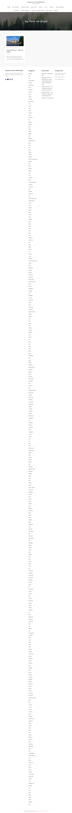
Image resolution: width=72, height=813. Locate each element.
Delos (30, 221)
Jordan (30, 360)
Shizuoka (30, 674)
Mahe (30, 455)
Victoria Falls (31, 776)
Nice (29, 533)
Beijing (30, 129)
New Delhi (30, 529)
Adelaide (30, 73)
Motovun (30, 499)
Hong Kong (31, 309)
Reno (29, 626)
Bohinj (30, 149)
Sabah (30, 647)
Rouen (30, 642)
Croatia (30, 203)
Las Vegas (30, 408)
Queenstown (31, 619)
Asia (29, 103)
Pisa (29, 586)
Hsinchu (30, 314)
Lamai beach (31, 402)
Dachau (30, 210)
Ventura (30, 767)
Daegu (30, 212)
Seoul (30, 665)
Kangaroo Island (31, 367)
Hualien (30, 316)
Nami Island (31, 510)
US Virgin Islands (32, 755)
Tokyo (30, 741)
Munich (30, 501)
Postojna (30, 603)
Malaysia (30, 459)
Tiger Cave (30, 739)
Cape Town (30, 184)
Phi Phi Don (31, 570)
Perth (29, 566)
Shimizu (30, 672)
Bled (29, 145)
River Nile (30, 635)
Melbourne (30, 471)
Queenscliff (31, 617)
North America (31, 538)
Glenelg (30, 272)
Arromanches (31, 101)
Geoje (30, 265)
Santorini (30, 660)
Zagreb (30, 795)
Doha (29, 230)
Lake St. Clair (31, 397)
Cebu (29, 189)
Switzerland (31, 721)
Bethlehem (30, 138)
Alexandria (30, 82)
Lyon (29, 441)
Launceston (30, 411)
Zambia (30, 797)
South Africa (31, 693)
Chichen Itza (31, 193)
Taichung (30, 725)
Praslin (30, 605)
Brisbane (30, 168)
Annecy (30, 94)
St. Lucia (30, 709)
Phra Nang (30, 580)
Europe (30, 249)
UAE (29, 751)
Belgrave (30, 133)
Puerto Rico (31, 610)
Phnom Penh (31, 577)
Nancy (30, 512)
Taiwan (30, 730)
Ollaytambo (31, 543)
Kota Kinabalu (31, 378)
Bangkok (30, 122)
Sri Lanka (30, 704)
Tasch (29, 732)
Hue (29, 318)
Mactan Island (31, 450)
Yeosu (30, 790)
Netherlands (31, 524)
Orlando (30, 547)
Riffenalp (30, 628)
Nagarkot (30, 508)
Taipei (30, 728)
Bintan (30, 143)
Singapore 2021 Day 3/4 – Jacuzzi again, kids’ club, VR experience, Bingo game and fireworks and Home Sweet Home (47, 81)
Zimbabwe (30, 801)
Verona (30, 769)
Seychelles (30, 667)
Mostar (30, 496)
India (29, 325)
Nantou (30, 515)
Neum (30, 526)
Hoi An (30, 304)
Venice (30, 764)
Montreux (30, 494)
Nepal (30, 522)
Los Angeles (31, 432)
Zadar (30, 792)
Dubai (30, 235)
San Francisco (31, 654)
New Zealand (31, 531)
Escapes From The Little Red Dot (36, 2)
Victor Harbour (31, 774)
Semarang (30, 663)
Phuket (30, 584)
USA (29, 758)
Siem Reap (30, 677)
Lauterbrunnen (31, 415)
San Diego (30, 651)
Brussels (30, 170)
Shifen (30, 670)
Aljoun (30, 87)
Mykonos (30, 503)
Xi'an (29, 788)
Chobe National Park (32, 198)
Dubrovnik (30, 237)
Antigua (30, 96)
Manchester (31, 466)
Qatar (30, 614)
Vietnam (30, 778)
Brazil (30, 163)
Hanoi (30, 293)
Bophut (30, 152)
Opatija (30, 545)
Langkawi (30, 406)
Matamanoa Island (32, 469)
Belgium (30, 131)
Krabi (29, 388)
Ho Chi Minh (31, 300)
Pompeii (30, 593)
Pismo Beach (31, 589)
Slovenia (30, 686)
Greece (30, 284)
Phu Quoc (30, 582)
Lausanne (30, 413)
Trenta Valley (31, 746)
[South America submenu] (29, 10)
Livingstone (30, 422)
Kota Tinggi (31, 381)
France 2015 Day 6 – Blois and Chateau (14, 51)
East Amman (31, 240)
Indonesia (30, 328)
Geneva (30, 263)
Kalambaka (30, 365)
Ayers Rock (30, 117)
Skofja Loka (31, 684)
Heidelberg (31, 295)
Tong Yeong (31, 744)
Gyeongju (30, 291)
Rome (30, 640)
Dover (30, 233)
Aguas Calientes (31, 80)
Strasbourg (30, 716)
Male (29, 464)
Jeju (29, 344)
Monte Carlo (31, 489)
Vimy (29, 781)
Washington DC (31, 783)
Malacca (30, 457)
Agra (29, 78)
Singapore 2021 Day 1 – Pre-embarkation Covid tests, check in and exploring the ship (47, 94)
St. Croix (30, 707)
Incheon (30, 323)
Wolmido (30, 785)
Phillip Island (31, 575)
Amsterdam (31, 89)
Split (29, 702)
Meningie (30, 473)
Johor (29, 358)
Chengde (30, 191)
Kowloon (30, 385)
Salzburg (30, 649)
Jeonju (30, 346)
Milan (30, 480)
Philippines (30, 573)
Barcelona (30, 124)
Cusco (30, 205)
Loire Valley (18, 47)
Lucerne (30, 434)
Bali (29, 119)
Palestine (30, 554)
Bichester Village (32, 140)
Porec (30, 596)
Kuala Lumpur (31, 392)
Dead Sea (30, 219)
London (30, 429)
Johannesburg (31, 355)
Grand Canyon (31, 279)
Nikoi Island (31, 536)
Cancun (30, 180)
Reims (30, 623)
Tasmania (30, 734)
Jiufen (30, 353)
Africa (30, 76)
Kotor (29, 383)
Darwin (30, 217)
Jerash (30, 348)
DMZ (29, 228)
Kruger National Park (32, 390)
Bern (29, 136)
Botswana (30, 161)
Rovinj (30, 644)
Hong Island (31, 307)
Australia (30, 113)
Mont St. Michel (31, 487)
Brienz (30, 166)
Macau (30, 443)
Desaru (30, 226)
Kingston (30, 371)
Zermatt (30, 799)
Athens (30, 110)
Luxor (29, 438)
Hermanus (30, 297)
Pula (29, 612)
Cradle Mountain (31, 200)
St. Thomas (30, 711)
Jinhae (30, 351)
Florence (30, 254)
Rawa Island (31, 621)
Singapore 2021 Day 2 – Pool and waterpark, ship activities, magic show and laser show (47, 88)
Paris (29, 556)
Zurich (30, 804)
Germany (30, 270)
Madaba (30, 452)
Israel (29, 334)
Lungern (30, 436)
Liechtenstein (31, 418)
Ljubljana (30, 425)
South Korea (31, 695)
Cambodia (30, 177)
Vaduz (30, 760)
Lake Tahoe (30, 399)
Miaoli (30, 478)
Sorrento (30, 691)
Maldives (30, 462)
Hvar (29, 321)
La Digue (30, 395)
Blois (7, 47)
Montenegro (31, 492)
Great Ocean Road (32, 281)
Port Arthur (30, 598)
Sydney (30, 723)
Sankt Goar (31, 658)
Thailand (30, 737)
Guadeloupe (31, 288)
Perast (30, 563)
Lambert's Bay (31, 404)
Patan (30, 559)
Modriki (30, 482)
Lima (29, 420)
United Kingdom (31, 753)
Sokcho (30, 688)
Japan (30, 341)
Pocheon (30, 591)
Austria (30, 115)
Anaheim (30, 92)
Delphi (30, 223)
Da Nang (30, 207)
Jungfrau (30, 362)
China (30, 196)
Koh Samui (30, 376)
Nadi (29, 506)
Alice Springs (31, 85)
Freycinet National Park (33, 260)
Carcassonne (31, 186)
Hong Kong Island (32, 311)
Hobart (30, 302)
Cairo (30, 175)
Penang (30, 561)
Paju (29, 552)
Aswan (30, 106)
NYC (29, 540)
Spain (30, 700)
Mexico (30, 475)
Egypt (30, 244)
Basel (29, 126)
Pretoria (30, 607)
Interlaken (30, 332)
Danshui (30, 214)
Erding (30, 247)
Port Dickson (31, 600)
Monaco (30, 485)
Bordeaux (30, 156)
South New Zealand (32, 697)
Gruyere (30, 286)
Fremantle (30, 258)
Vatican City (31, 762)
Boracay (30, 154)
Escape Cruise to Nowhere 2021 (47, 98)
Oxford (30, 549)
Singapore (30, 679)
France (12, 47)
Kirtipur (30, 374)
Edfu (29, 242)
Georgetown (31, 267)
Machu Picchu (31, 448)
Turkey (30, 748)
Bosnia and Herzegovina (33, 159)
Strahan (30, 714)
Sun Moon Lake (31, 718)
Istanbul (30, 337)
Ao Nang (30, 99)
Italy (29, 339)
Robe (29, 637)
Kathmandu (30, 369)
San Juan (30, 656)
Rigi (29, 630)
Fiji (29, 251)
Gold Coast (31, 274)
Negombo (30, 519)
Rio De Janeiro (31, 633)
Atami (30, 108)
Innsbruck (30, 330)
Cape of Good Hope (32, 182)
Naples (30, 517)
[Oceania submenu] (19, 10)
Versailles (30, 771)
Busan (30, 173)
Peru (29, 568)
